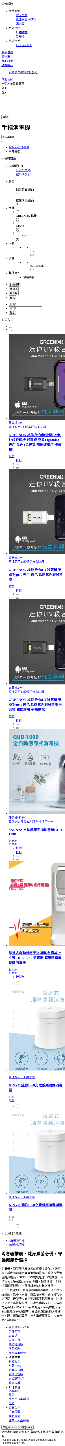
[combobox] (32, 129)
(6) (23, 170)
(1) (23, 174)
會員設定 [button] (32, 72)
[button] (32, 24)
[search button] (2, 141)
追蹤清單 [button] (14, 72)
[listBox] (32, 320)
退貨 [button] (23, 72)
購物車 (5, 56)
